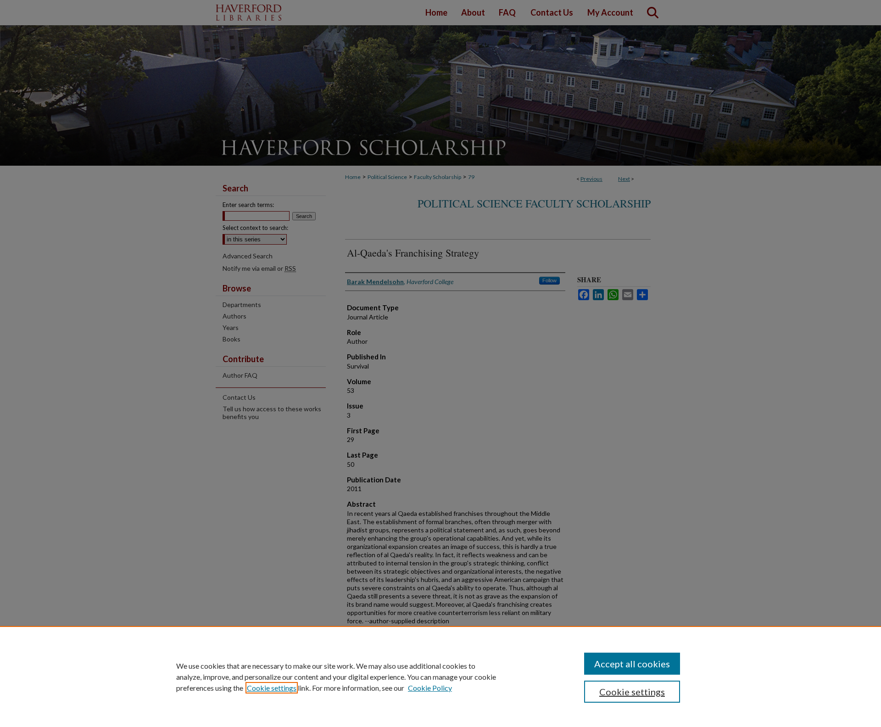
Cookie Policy (430, 687)
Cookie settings (271, 687)
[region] (440, 676)
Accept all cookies (632, 663)
